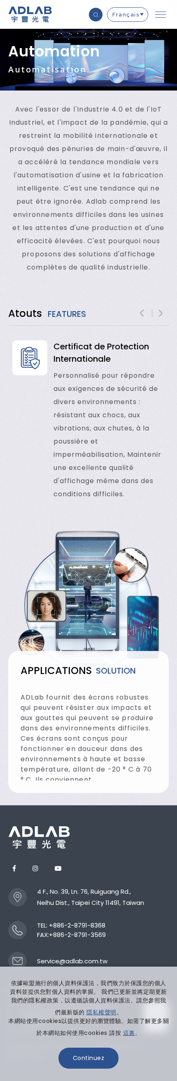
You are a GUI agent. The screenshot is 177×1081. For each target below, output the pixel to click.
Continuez (89, 1058)
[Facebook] (14, 868)
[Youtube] (58, 868)
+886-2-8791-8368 (77, 925)
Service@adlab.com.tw (72, 961)
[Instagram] (35, 868)
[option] (88, 420)
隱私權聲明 (101, 1012)
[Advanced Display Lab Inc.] (39, 837)
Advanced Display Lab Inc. (31, 14)
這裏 (129, 1033)
